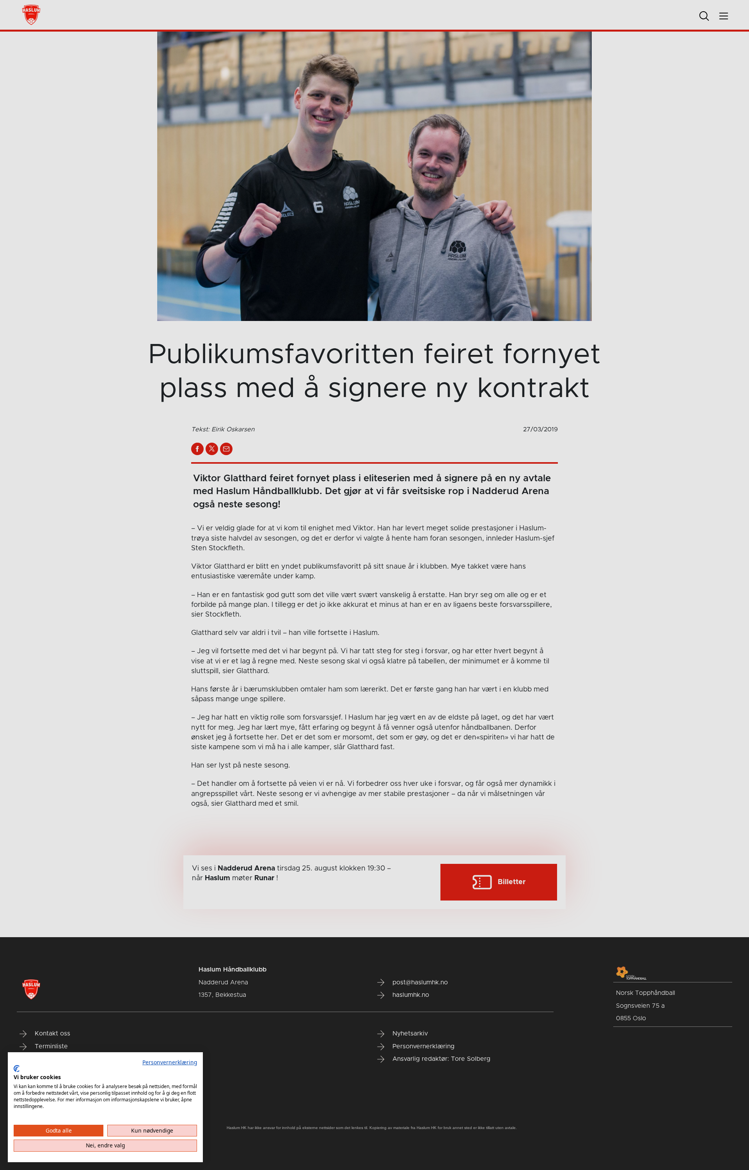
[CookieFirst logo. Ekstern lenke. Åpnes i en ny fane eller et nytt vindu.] (17, 1068)
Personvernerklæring (169, 1062)
